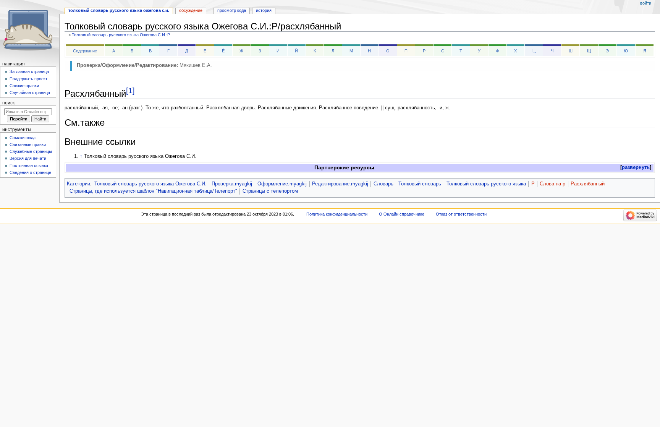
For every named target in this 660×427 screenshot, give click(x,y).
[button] (635, 167)
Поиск (8, 103)
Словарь (383, 184)
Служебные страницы (31, 151)
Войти (645, 3)
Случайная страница (30, 92)
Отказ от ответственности (461, 214)
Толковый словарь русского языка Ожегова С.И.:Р (121, 34)
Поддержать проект (28, 78)
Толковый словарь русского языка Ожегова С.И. (150, 184)
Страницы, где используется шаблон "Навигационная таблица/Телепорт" (153, 191)
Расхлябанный (588, 184)
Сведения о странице (30, 172)
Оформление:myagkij (282, 184)
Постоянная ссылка (29, 165)
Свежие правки (24, 85)
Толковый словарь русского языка (486, 184)
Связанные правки (28, 144)
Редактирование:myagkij (340, 184)
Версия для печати (28, 158)
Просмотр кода (231, 10)
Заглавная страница (29, 71)
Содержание (85, 51)
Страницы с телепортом (270, 191)
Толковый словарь (419, 184)
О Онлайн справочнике (401, 214)
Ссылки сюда (23, 137)
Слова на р (552, 184)
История (264, 10)
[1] (130, 90)
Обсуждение (190, 10)
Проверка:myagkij (232, 184)
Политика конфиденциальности (336, 214)
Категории (78, 184)
